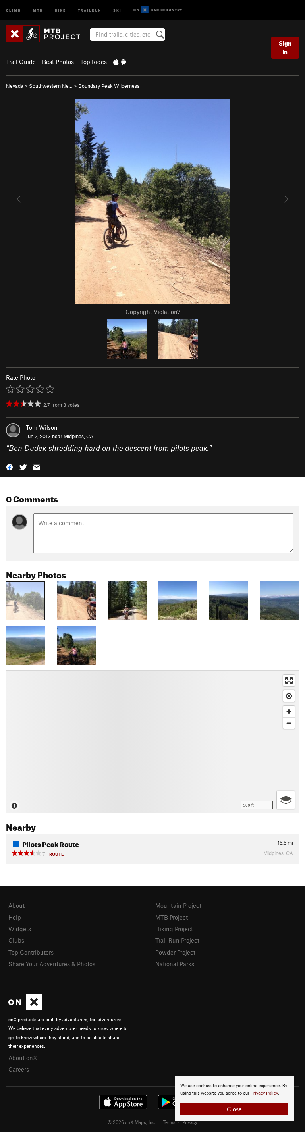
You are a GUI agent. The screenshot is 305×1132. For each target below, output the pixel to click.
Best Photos (58, 61)
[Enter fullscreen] (289, 680)
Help (14, 917)
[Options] (286, 800)
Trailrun (89, 9)
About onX (22, 1057)
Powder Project (175, 952)
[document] (234, 1098)
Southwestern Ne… (51, 86)
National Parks (174, 963)
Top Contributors (31, 952)
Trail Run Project (177, 940)
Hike (60, 9)
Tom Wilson (42, 427)
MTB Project (171, 917)
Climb (13, 9)
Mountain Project (178, 905)
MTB (38, 9)
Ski (117, 9)
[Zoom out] (289, 723)
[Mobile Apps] (119, 61)
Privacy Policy (264, 1093)
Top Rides (93, 61)
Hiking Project (174, 928)
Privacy (189, 1122)
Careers (18, 1069)
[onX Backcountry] (157, 10)
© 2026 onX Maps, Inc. (132, 1122)
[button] (9, 466)
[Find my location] (289, 696)
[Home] (47, 33)
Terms (169, 1122)
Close (234, 1109)
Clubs (16, 940)
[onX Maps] (25, 1007)
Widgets (19, 928)
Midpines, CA (78, 436)
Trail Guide (21, 61)
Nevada (14, 86)
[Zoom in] (289, 711)
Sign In (285, 47)
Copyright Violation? (152, 311)
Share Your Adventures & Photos (51, 963)
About (16, 905)
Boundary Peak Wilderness (108, 86)
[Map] (152, 742)
